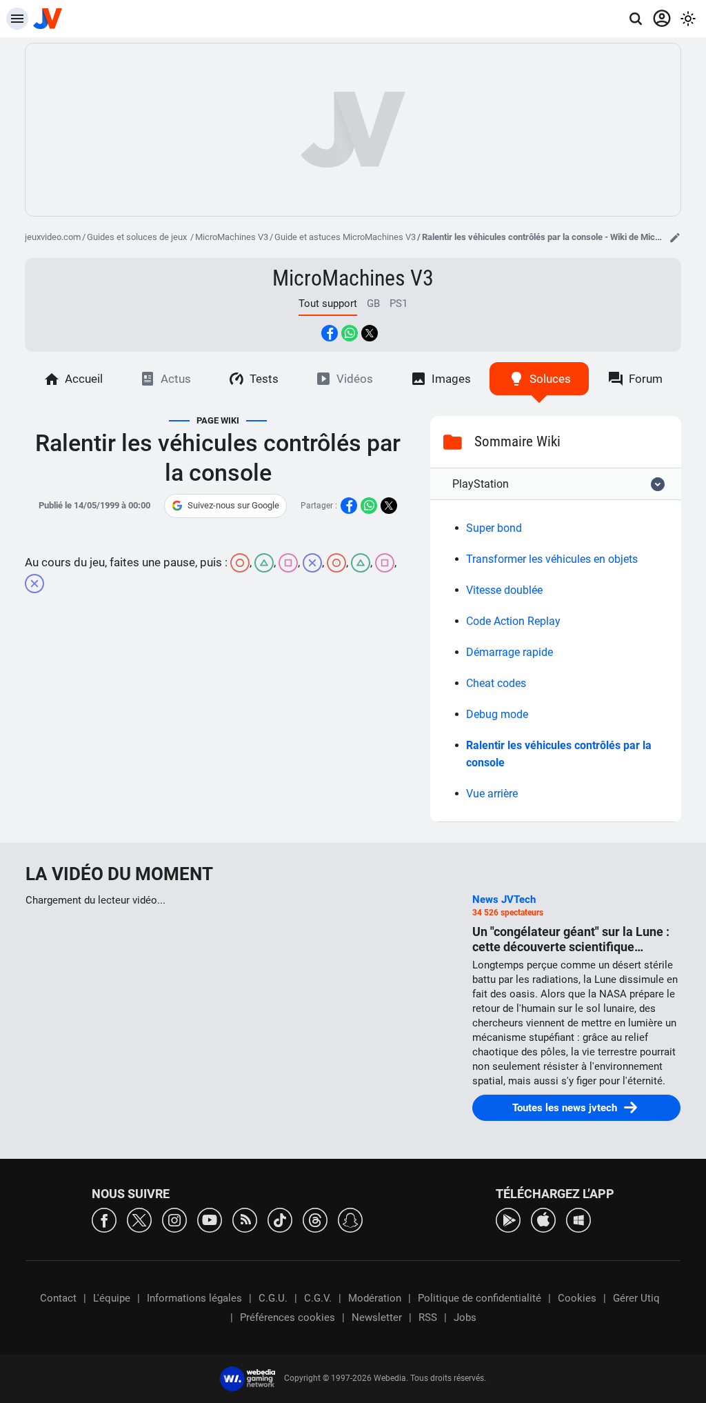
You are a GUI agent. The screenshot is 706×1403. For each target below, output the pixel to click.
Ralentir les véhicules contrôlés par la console (559, 754)
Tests (264, 379)
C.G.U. (273, 1298)
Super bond (494, 528)
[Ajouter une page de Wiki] (675, 237)
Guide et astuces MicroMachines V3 (345, 237)
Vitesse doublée (504, 590)
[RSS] (244, 1219)
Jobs (465, 1317)
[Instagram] (174, 1219)
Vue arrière (492, 793)
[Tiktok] (280, 1219)
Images (451, 379)
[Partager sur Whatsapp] (349, 333)
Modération (374, 1298)
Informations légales (194, 1298)
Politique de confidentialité (479, 1298)
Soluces (550, 379)
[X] (139, 1219)
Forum (646, 379)
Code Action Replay (513, 621)
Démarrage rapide (509, 652)
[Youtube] (209, 1219)
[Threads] (315, 1219)
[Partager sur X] (369, 333)
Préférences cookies (287, 1317)
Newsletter (377, 1317)
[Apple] (543, 1219)
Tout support (328, 303)
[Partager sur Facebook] (329, 333)
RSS (427, 1317)
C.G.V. (318, 1298)
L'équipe (111, 1298)
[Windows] (578, 1219)
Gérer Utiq (636, 1298)
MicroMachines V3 (231, 237)
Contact (58, 1298)
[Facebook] (104, 1219)
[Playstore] (508, 1219)
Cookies (577, 1298)
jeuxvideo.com (53, 237)
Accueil (84, 379)
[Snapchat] (350, 1219)
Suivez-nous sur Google (233, 505)
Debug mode (497, 714)
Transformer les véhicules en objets (552, 559)
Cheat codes (496, 683)
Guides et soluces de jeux (138, 237)
